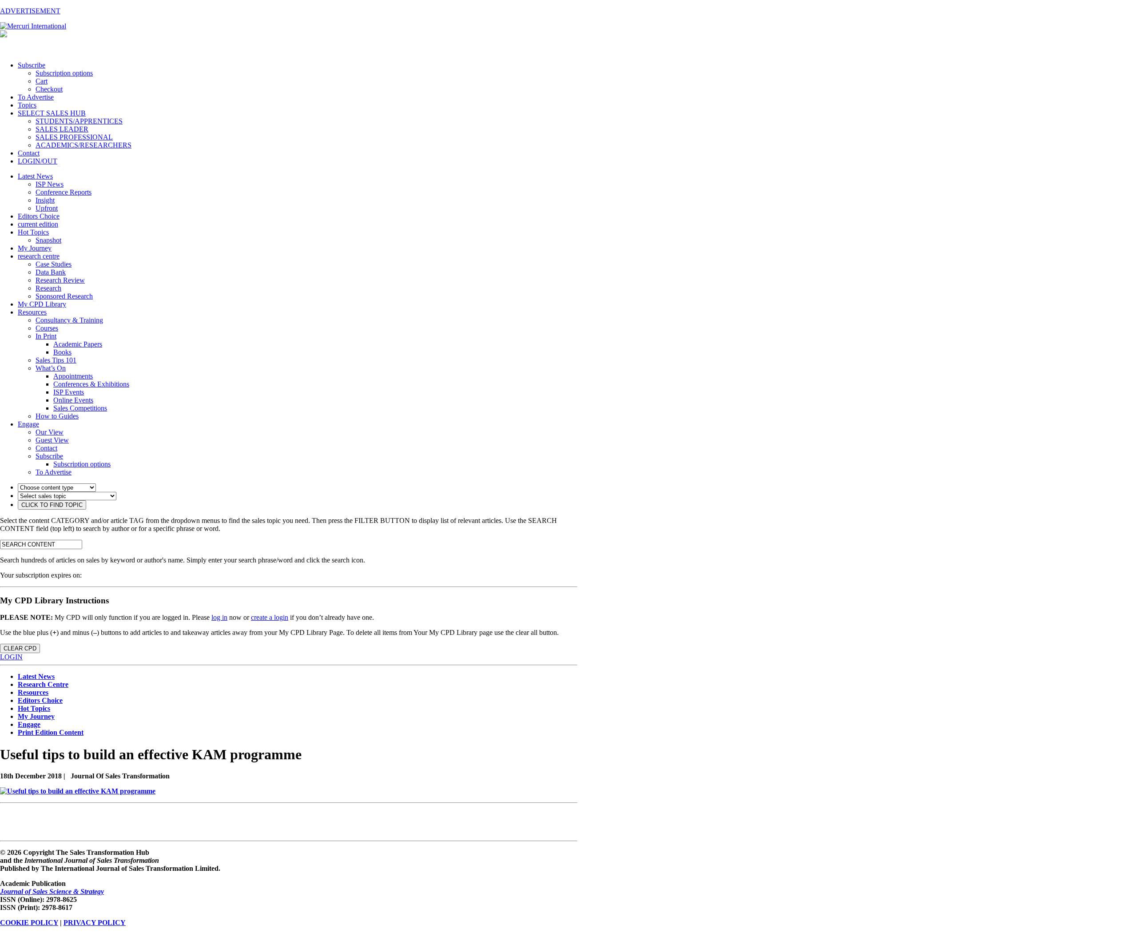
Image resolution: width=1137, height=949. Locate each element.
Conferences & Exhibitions (91, 384)
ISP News (50, 184)
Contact (29, 153)
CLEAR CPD (20, 648)
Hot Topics (33, 232)
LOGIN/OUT (37, 161)
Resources (32, 312)
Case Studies (54, 264)
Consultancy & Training (69, 320)
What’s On (51, 368)
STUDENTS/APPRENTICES (79, 121)
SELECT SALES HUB (52, 113)
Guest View (52, 440)
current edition (38, 224)
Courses (47, 328)
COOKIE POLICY (29, 922)
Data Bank (51, 272)
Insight (45, 200)
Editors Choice (39, 216)
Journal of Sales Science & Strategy (52, 891)
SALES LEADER (62, 129)
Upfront (47, 208)
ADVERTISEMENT (30, 11)
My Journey (35, 248)
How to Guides (57, 416)
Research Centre (43, 684)
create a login (269, 617)
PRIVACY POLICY (95, 922)
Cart (42, 81)
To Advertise (36, 97)
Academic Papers (77, 344)
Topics (27, 105)
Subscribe (31, 65)
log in (219, 617)
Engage (28, 424)
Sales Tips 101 (56, 360)
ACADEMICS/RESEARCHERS (83, 145)
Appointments (73, 376)
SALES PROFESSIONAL (74, 137)
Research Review (60, 280)
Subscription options (64, 73)
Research (48, 288)
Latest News (35, 176)
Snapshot (48, 240)
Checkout (49, 89)
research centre (39, 256)
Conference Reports (63, 192)
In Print (46, 336)
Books (62, 352)
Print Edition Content (50, 732)
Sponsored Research (64, 296)
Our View (50, 432)
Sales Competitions (80, 408)
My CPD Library (42, 304)
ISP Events (68, 392)
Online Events (73, 400)
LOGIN (11, 657)
